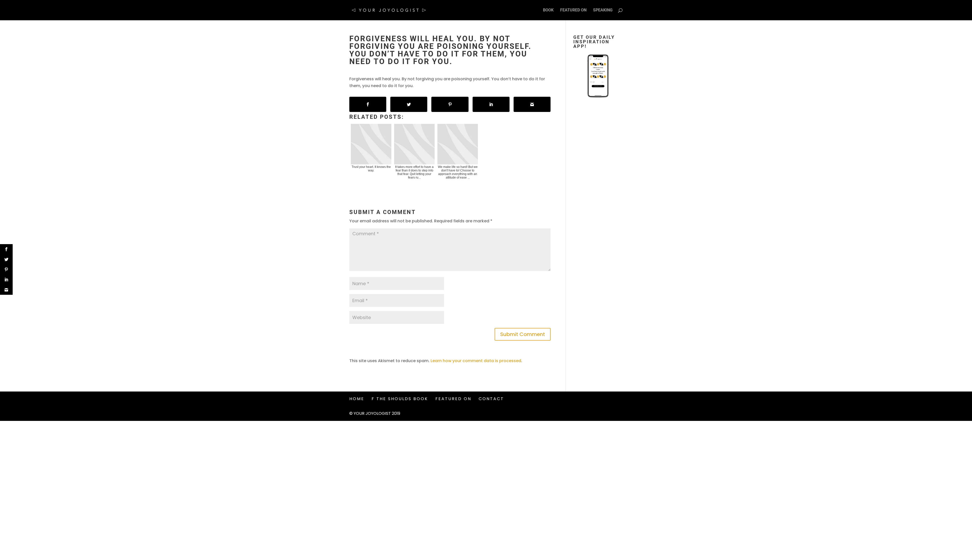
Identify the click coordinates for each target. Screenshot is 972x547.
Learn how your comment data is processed (476, 361)
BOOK (548, 10)
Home (356, 399)
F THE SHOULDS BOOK (400, 399)
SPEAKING (603, 10)
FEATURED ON (573, 10)
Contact (491, 399)
